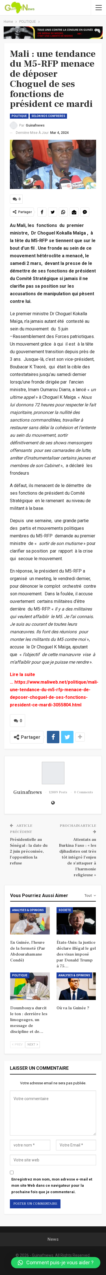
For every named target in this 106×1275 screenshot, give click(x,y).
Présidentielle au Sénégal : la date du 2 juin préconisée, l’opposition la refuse (28, 851)
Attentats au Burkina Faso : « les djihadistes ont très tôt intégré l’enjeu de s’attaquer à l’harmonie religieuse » (77, 857)
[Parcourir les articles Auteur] (53, 773)
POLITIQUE (19, 116)
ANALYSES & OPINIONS (28, 910)
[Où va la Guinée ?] (76, 986)
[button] (55, 1262)
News (53, 1239)
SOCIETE (65, 910)
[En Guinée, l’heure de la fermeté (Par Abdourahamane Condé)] (30, 921)
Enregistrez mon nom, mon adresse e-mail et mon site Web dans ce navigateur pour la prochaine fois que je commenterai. (51, 1185)
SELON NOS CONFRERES (48, 116)
